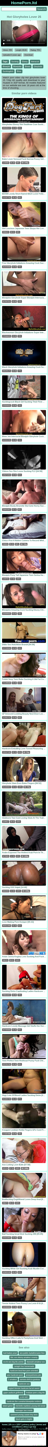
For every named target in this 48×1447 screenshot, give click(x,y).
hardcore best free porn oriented (24, 1371)
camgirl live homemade (24, 1366)
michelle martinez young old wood (30, 1406)
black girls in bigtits (24, 1419)
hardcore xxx (24, 1384)
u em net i (24, 1397)
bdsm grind (8, 1406)
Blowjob (6, 66)
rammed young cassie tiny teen (24, 1415)
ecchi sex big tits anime (13, 1362)
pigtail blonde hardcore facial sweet (24, 1388)
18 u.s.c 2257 (15, 1424)
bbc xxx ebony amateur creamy (24, 1357)
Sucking (14, 62)
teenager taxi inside (24, 1410)
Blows (27, 66)
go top (33, 1427)
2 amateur (12, 1379)
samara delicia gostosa (30, 1379)
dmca (26, 1427)
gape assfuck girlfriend (13, 1393)
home (4, 1424)
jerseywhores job (33, 1375)
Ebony (25, 62)
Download (28, 55)
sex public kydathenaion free (32, 1353)
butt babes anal (10, 1353)
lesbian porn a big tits (35, 1393)
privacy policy (28, 1424)
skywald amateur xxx (36, 1362)
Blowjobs (17, 66)
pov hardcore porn (15, 1375)
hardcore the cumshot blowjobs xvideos (24, 1401)
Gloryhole (38, 66)
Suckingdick (8, 71)
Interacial (35, 62)
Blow (19, 71)
